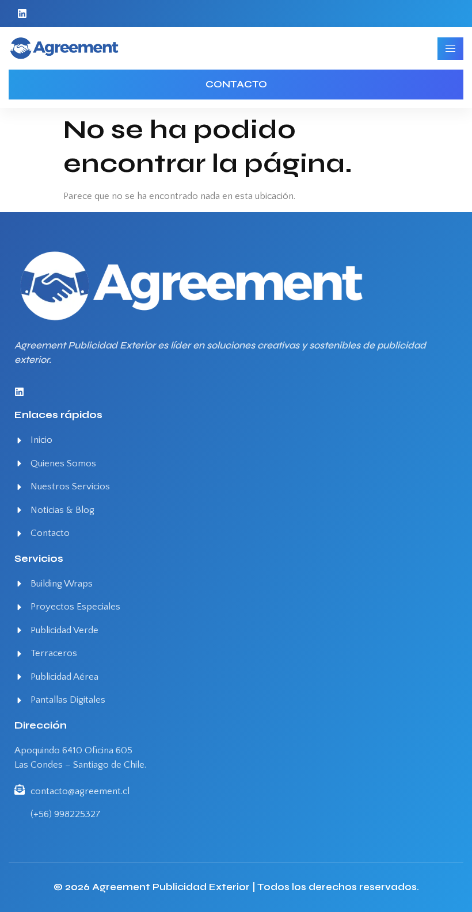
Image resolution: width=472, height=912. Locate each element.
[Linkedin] (22, 13)
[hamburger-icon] (450, 48)
